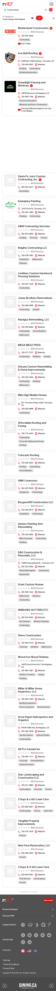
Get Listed (48, 900)
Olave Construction (29, 635)
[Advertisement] (28, 145)
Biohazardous (44, 707)
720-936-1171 (27, 757)
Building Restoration (28, 72)
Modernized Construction (33, 28)
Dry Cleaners (24, 621)
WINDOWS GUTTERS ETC (33, 609)
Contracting (24, 40)
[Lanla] (44, 925)
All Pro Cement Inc (29, 749)
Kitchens (23, 263)
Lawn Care (48, 811)
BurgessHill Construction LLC (35, 502)
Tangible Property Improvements (28, 822)
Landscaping (24, 739)
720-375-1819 (27, 831)
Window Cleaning (41, 621)
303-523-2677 (27, 187)
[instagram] (29, 935)
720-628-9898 (27, 409)
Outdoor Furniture (27, 675)
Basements (24, 574)
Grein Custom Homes (30, 584)
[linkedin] (29, 942)
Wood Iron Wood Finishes (33, 657)
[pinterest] (36, 935)
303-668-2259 (27, 853)
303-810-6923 (27, 617)
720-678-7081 (27, 255)
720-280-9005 (27, 305)
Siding (41, 675)
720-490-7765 (27, 97)
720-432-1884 (27, 212)
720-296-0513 (27, 510)
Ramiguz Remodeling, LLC (33, 319)
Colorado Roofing (28, 455)
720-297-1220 (27, 284)
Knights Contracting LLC (32, 247)
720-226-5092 (27, 535)
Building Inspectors (27, 703)
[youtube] (49, 935)
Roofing (22, 68)
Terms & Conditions (11, 964)
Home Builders (39, 331)
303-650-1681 (27, 671)
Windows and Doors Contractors (33, 105)
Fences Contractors (27, 101)
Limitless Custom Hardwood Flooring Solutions (35, 275)
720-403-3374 (27, 643)
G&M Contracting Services (34, 226)
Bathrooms (37, 259)
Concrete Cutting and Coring (31, 441)
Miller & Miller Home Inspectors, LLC (30, 690)
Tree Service (24, 879)
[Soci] (49, 925)
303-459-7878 (27, 731)
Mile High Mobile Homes (32, 395)
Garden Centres (26, 735)
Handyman (24, 492)
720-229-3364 (27, 377)
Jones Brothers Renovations (35, 298)
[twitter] (42, 935)
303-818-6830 (27, 234)
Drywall (36, 309)
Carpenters (24, 259)
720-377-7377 (27, 352)
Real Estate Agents (27, 570)
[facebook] (23, 935)
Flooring (33, 238)
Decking (22, 238)
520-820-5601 (27, 807)
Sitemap (6, 960)
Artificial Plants (42, 735)
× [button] (45, 10)
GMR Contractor (28, 480)
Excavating (24, 191)
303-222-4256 (27, 567)
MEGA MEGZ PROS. (29, 345)
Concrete (23, 647)
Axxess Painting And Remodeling (30, 525)
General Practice (26, 764)
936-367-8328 (27, 488)
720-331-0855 (27, 785)
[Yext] (23, 925)
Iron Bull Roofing (28, 53)
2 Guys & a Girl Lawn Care (33, 799)
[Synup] (38, 925)
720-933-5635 (27, 36)
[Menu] (51, 4)
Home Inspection (26, 707)
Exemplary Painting (29, 201)
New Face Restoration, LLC (34, 845)
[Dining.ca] (28, 985)
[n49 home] (32, 18)
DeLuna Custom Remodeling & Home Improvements (35, 368)
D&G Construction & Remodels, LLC (30, 554)
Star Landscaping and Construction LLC (31, 776)
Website (41, 64)
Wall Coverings (25, 538)
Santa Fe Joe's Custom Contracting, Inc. (31, 178)
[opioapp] (23, 942)
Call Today (25, 44)
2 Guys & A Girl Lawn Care (33, 867)
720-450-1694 (27, 699)
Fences (44, 238)
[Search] (51, 10)
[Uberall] (31, 925)
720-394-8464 (27, 327)
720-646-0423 (27, 64)
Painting (22, 216)
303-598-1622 (27, 592)
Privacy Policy (8, 968)
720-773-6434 (27, 433)
